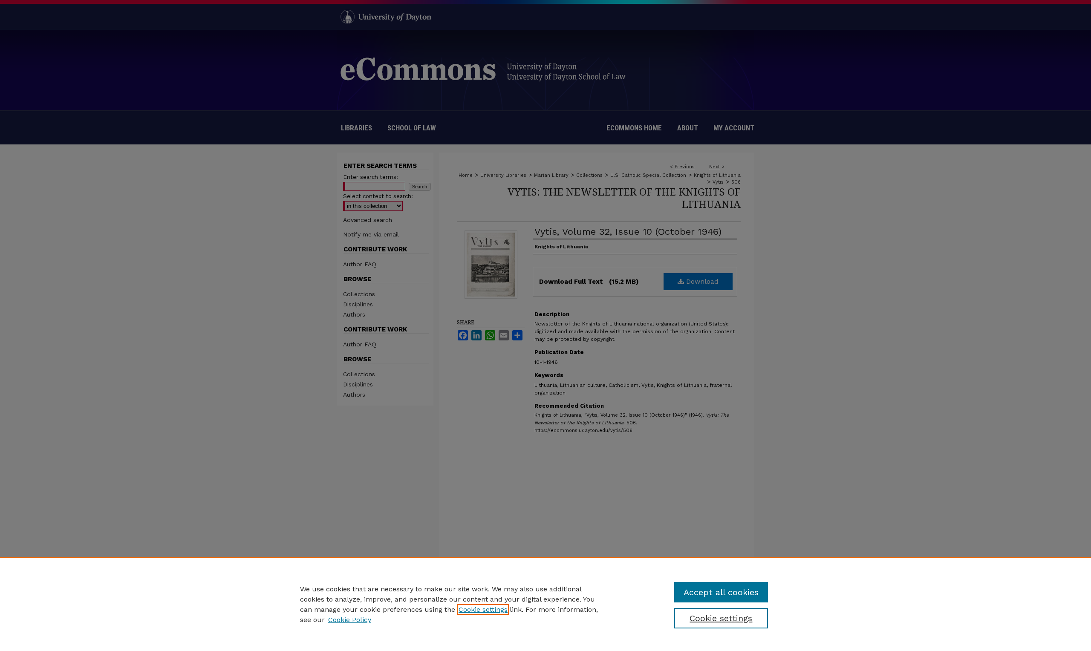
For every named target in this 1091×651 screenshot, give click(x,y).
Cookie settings (483, 609)
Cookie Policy (349, 620)
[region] (545, 604)
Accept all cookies (721, 592)
